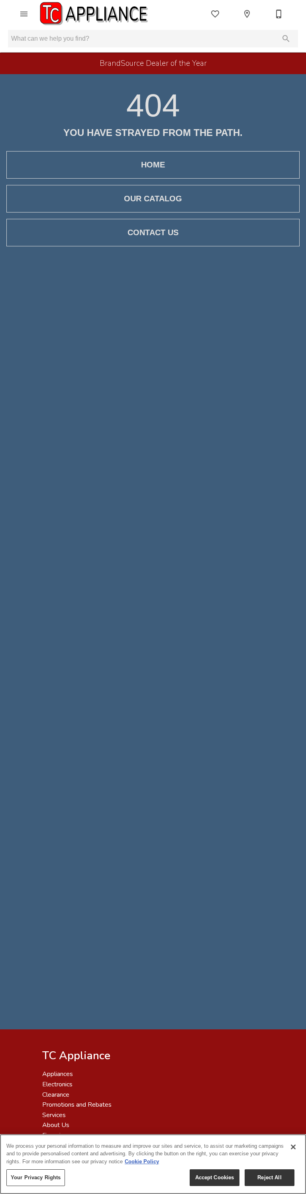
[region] (153, 1164)
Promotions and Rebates (77, 1104)
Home (153, 164)
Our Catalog (153, 198)
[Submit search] (286, 38)
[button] (23, 14)
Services (54, 1115)
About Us (55, 1125)
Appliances (57, 1074)
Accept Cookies (214, 1177)
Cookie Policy (142, 1161)
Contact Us (153, 232)
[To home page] (94, 14)
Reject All (269, 1177)
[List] (215, 14)
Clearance (55, 1094)
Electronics (57, 1084)
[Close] (293, 1147)
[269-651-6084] (278, 14)
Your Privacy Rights (36, 1177)
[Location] (247, 14)
